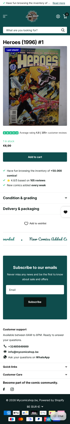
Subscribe (35, 301)
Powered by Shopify (51, 400)
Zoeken (63, 30)
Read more (59, 2)
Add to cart (35, 156)
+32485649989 (18, 346)
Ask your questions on (29, 357)
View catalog (5, 16)
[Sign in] (58, 16)
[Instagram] (12, 389)
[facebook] (4, 389)
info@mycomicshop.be (23, 351)
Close (35, 367)
